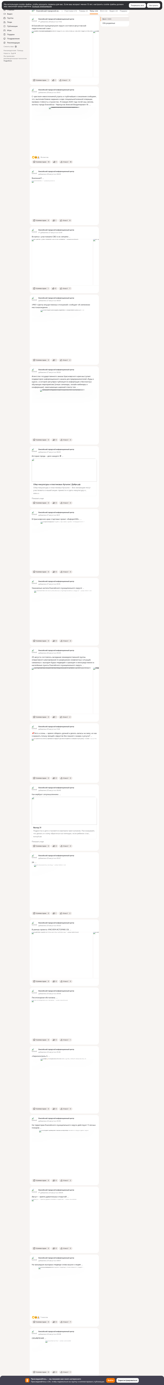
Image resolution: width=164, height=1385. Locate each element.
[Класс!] (33, 157)
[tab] (69, 11)
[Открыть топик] (64, 27)
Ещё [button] (12, 53)
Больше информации (42, 6)
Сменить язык (9, 47)
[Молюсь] (38, 157)
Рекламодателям (10, 51)
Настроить (153, 5)
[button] (41, 80)
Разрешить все (137, 5)
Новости (7, 53)
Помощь (20, 51)
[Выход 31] (64, 818)
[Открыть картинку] (62, 54)
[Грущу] (35, 157)
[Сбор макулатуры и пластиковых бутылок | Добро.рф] (64, 477)
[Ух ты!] (35, 1317)
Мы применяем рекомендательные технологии (15, 58)
